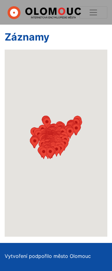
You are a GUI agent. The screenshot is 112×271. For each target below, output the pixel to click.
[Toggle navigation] (93, 12)
